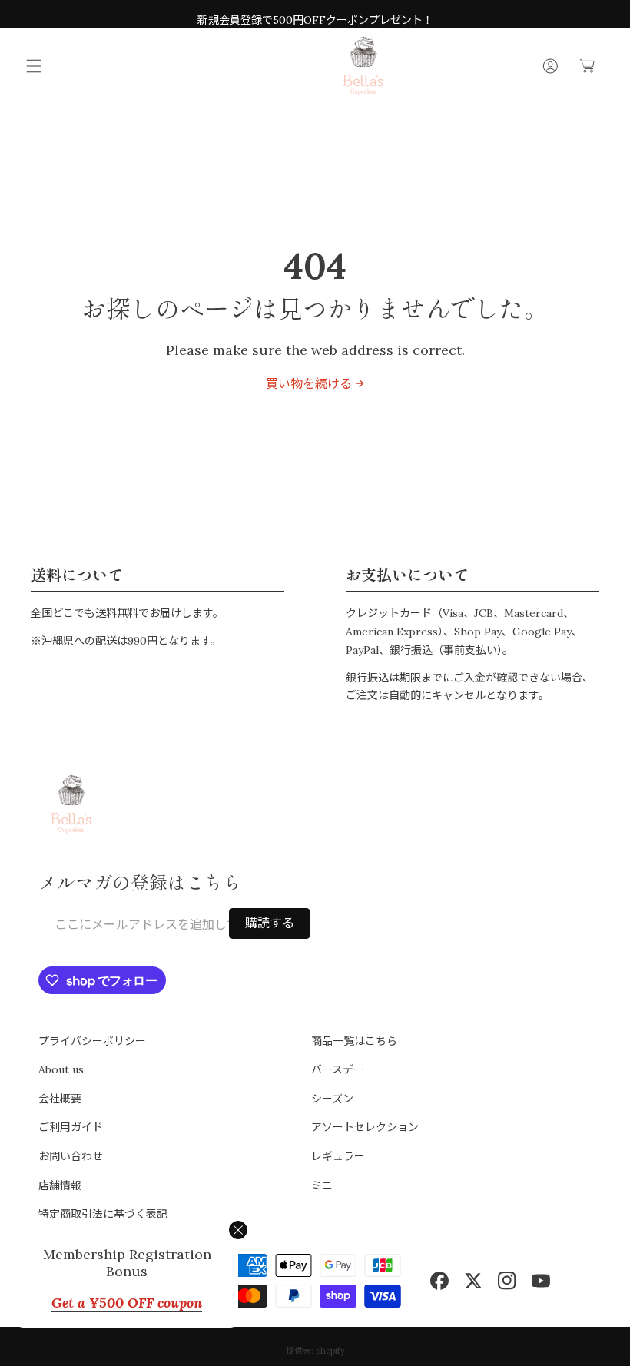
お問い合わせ (70, 1156)
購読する (269, 922)
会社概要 (59, 1099)
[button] (33, 66)
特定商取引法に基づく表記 (102, 1214)
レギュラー (338, 1156)
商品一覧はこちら (354, 1041)
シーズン (332, 1099)
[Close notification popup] (238, 1230)
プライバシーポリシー (92, 1041)
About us (61, 1069)
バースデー (337, 1069)
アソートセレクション (365, 1127)
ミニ (322, 1185)
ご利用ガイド (70, 1127)
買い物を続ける (309, 383)
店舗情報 (59, 1185)
